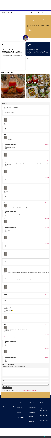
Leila (4, 300)
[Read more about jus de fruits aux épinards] (44, 92)
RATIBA (5, 294)
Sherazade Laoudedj (7, 12)
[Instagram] (4, 418)
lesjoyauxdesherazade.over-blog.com (10, 144)
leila (4, 134)
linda (4, 334)
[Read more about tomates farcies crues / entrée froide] (32, 80)
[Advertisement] (25, 5)
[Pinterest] (8, 418)
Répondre (5, 108)
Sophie (5, 234)
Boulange (31, 12)
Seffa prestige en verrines (43, 82)
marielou (5, 267)
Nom (3, 377)
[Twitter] (6, 418)
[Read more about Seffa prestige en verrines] (44, 80)
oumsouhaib (5, 168)
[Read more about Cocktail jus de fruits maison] (13, 86)
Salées (20, 12)
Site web (3, 383)
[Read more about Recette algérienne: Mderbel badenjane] (32, 92)
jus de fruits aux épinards (43, 95)
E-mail (3, 380)
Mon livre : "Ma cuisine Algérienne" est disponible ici (17, 10)
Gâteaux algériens (37, 12)
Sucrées (25, 12)
